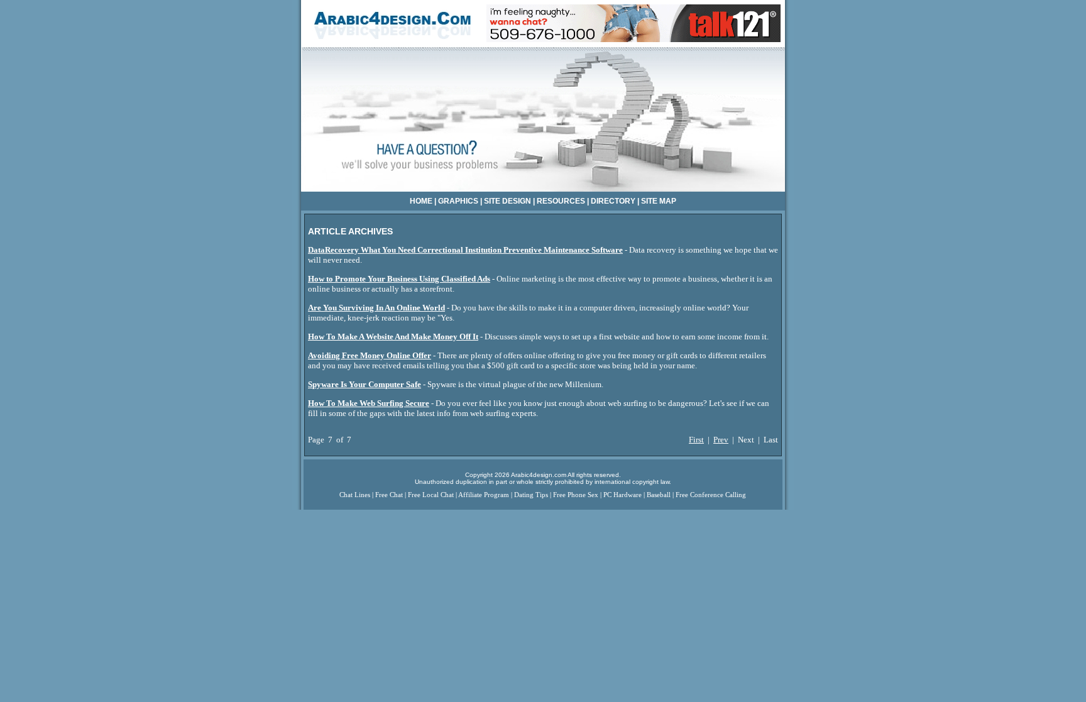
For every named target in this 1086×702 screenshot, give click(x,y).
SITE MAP (658, 201)
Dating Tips (531, 494)
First (696, 439)
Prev (720, 439)
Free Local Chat (431, 494)
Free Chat (389, 494)
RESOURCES (561, 201)
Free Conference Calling (711, 494)
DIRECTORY (613, 201)
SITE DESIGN (507, 201)
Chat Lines (354, 494)
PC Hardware (622, 494)
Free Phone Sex (575, 494)
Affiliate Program (483, 494)
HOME (421, 201)
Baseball (659, 494)
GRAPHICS (458, 201)
